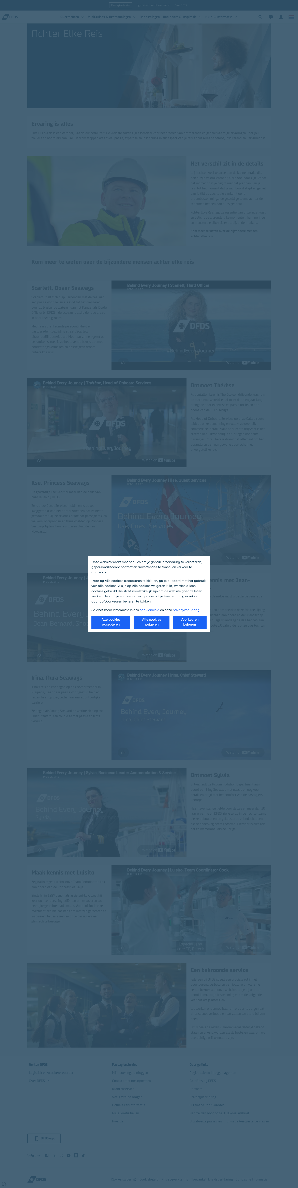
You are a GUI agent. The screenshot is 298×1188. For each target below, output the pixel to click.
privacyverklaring (186, 610)
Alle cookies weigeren (151, 622)
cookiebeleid (149, 610)
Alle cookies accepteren (111, 622)
